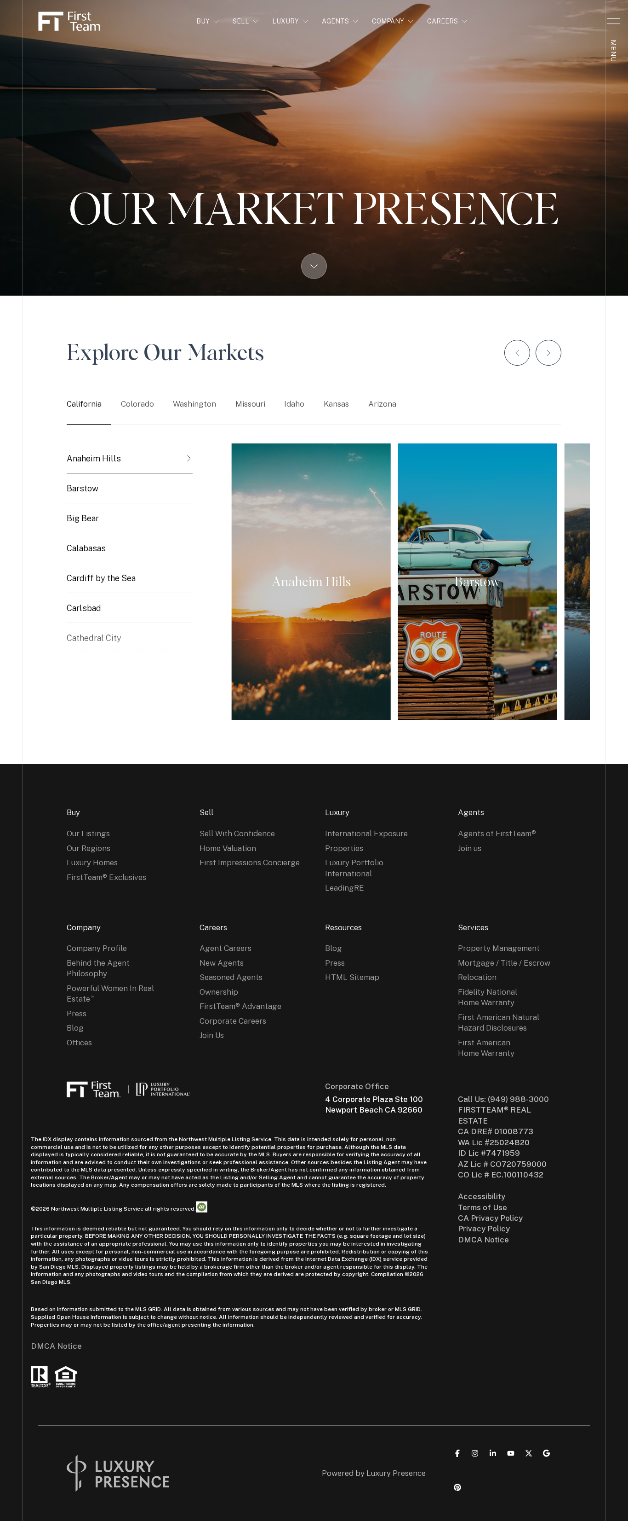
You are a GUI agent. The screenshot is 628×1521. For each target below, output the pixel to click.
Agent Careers (225, 948)
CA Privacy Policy (490, 1218)
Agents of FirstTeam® (497, 833)
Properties (344, 848)
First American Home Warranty (486, 1048)
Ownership (219, 992)
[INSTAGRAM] (475, 1453)
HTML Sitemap (352, 977)
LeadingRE (344, 887)
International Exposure (366, 833)
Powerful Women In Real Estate (110, 993)
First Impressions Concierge (250, 862)
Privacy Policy (484, 1228)
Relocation (477, 977)
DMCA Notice (56, 1346)
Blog (75, 1027)
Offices (79, 1042)
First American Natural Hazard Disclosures (498, 1022)
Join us (469, 848)
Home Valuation (228, 848)
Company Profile (97, 948)
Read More (307, 581)
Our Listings (88, 833)
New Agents (222, 962)
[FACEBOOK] (457, 1453)
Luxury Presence (396, 1473)
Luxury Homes (92, 862)
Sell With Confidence (237, 833)
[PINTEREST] (457, 1487)
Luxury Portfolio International (354, 868)
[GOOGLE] (546, 1453)
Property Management (499, 948)
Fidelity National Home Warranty (487, 997)
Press (76, 1013)
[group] (130, 458)
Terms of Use (482, 1207)
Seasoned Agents (231, 977)
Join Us (212, 1035)
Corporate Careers (233, 1021)
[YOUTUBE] (511, 1453)
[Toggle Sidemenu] (613, 21)
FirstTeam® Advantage (240, 1006)
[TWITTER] (529, 1453)
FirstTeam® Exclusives (106, 877)
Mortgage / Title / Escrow (504, 962)
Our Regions (88, 848)
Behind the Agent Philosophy (98, 968)
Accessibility (481, 1196)
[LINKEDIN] (493, 1453)
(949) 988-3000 (518, 1099)
